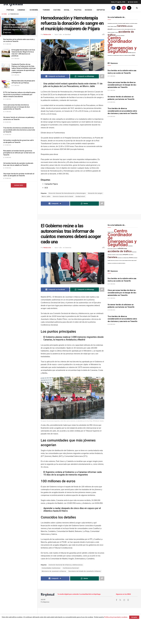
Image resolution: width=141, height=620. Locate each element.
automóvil (134, 52)
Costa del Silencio (114, 32)
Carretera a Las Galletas (130, 23)
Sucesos (88, 10)
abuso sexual (134, 260)
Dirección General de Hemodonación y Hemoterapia (67, 193)
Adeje (133, 55)
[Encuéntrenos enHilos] (129, 8)
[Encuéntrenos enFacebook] (113, 8)
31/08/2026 (112, 76)
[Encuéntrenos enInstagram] (124, 8)
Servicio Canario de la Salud (63, 196)
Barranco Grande (113, 26)
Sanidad (67, 34)
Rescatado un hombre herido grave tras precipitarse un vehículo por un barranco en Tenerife (19, 153)
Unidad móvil (80, 196)
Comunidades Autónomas (51, 568)
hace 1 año (58, 34)
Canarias (21, 10)
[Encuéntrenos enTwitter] (119, 8)
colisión (130, 26)
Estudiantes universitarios (113, 23)
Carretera (121, 26)
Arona (129, 52)
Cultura (56, 10)
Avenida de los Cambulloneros (113, 55)
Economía (34, 10)
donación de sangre (95, 193)
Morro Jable (46, 196)
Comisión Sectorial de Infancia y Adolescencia (66, 565)
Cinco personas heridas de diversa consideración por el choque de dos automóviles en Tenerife (16, 107)
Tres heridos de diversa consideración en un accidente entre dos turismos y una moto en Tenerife (19, 130)
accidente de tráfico (120, 251)
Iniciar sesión (133, 2)
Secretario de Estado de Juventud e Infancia (85, 571)
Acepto (134, 617)
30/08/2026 (112, 102)
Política (77, 10)
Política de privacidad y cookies (115, 617)
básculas (121, 55)
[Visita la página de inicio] (13, 4)
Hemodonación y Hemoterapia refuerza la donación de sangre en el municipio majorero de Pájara (18, 27)
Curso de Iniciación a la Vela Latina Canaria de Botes (123, 29)
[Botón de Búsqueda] (137, 8)
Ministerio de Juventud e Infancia (54, 571)
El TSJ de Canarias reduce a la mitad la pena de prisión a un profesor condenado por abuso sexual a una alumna (19, 94)
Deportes (101, 10)
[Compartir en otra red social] (101, 76)
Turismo (46, 10)
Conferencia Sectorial (71, 568)
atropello (110, 29)
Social (66, 10)
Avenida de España (121, 23)
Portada (10, 10)
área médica (131, 254)
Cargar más (18, 185)
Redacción (47, 34)
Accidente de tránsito (127, 55)
